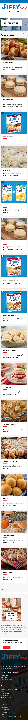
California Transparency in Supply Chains (10, 710)
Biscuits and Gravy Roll (10, 280)
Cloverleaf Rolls (8, 62)
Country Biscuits (8, 535)
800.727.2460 (6, 693)
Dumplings (6, 170)
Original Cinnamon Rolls (10, 461)
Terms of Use (5, 707)
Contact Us (3, 700)
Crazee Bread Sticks (9, 424)
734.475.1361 (6, 695)
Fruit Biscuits (7, 572)
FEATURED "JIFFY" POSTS (11, 614)
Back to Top (4, 704)
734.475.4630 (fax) (7, 697)
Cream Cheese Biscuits (10, 315)
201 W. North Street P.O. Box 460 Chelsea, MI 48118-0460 (6, 677)
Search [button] (3, 714)
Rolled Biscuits (8, 99)
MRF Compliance (5, 709)
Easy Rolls (6, 498)
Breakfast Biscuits (9, 136)
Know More (6, 647)
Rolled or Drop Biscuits (10, 350)
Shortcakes (7, 387)
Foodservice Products (6, 712)
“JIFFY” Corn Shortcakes (10, 206)
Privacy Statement (6, 705)
